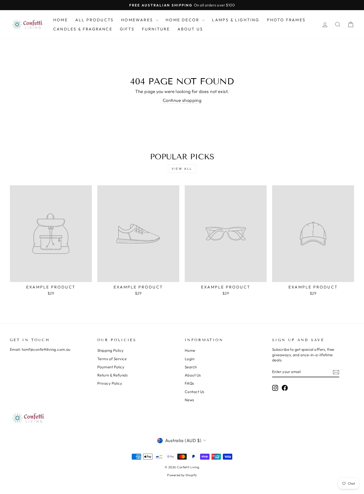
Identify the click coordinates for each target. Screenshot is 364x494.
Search (191, 367)
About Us (190, 28)
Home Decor (183, 19)
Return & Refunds (112, 375)
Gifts (127, 28)
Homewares (138, 19)
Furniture (156, 28)
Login (189, 358)
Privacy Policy (109, 383)
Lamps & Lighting (235, 19)
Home (60, 19)
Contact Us (194, 391)
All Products (94, 19)
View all (182, 168)
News (189, 400)
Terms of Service (112, 358)
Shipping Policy (110, 350)
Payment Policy (110, 367)
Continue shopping (182, 100)
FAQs (189, 383)
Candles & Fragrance (82, 28)
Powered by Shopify (182, 475)
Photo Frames (286, 19)
